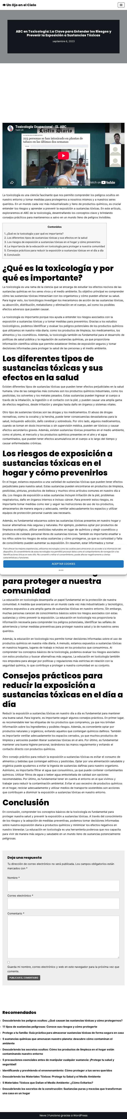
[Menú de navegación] (121, 4)
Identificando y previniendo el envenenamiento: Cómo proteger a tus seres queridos (57, 1070)
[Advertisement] (63, 88)
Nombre (13, 877)
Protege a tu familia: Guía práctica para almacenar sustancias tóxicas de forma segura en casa (63, 1032)
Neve (43, 1115)
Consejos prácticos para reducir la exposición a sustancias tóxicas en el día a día (54, 250)
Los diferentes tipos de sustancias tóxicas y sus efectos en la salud (45, 237)
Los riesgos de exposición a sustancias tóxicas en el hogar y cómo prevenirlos (52, 242)
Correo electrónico (20, 895)
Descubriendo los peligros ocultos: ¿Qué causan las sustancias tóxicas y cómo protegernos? (62, 1020)
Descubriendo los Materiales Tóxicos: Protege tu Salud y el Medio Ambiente (51, 1076)
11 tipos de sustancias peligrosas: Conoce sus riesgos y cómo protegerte (49, 1026)
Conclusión (12, 254)
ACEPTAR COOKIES (63, 563)
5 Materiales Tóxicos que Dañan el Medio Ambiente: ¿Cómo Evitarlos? (47, 1082)
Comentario (15, 913)
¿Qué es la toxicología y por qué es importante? (34, 233)
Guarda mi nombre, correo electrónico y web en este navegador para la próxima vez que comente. (63, 969)
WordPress (80, 1115)
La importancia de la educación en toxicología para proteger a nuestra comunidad (54, 246)
